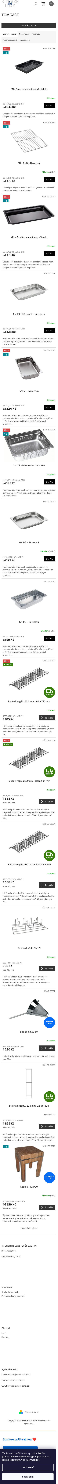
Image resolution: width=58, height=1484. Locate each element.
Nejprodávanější (10, 40)
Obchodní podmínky (10, 1292)
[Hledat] (36, 4)
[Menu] (51, 4)
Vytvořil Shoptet (32, 1412)
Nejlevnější (24, 34)
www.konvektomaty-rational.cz (15, 1386)
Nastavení (27, 1467)
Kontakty (5, 1337)
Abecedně (25, 40)
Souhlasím (28, 1476)
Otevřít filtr (29, 25)
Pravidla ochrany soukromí (13, 1296)
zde (38, 1459)
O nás (4, 1333)
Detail (49, 105)
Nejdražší (36, 34)
